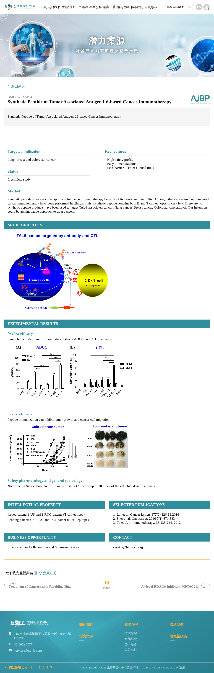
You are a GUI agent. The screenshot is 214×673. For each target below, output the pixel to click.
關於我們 (54, 7)
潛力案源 (82, 7)
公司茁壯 (131, 650)
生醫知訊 (68, 7)
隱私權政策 (178, 636)
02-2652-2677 (23, 644)
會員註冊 (50, 573)
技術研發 (131, 633)
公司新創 (131, 644)
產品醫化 (131, 639)
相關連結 (123, 7)
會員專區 (150, 7)
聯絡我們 (137, 7)
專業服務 (95, 7)
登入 (37, 573)
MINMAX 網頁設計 (174, 667)
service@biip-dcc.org (28, 650)
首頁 (43, 7)
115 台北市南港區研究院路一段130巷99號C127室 (42, 636)
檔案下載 (109, 7)
